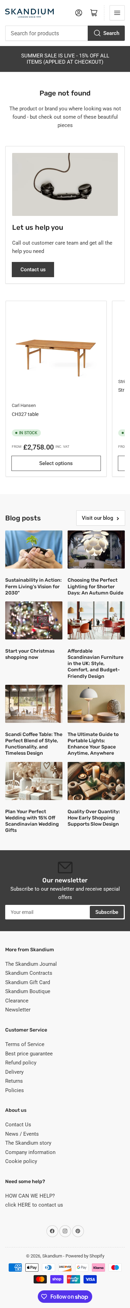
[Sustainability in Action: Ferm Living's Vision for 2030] (33, 549)
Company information (30, 1152)
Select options (56, 463)
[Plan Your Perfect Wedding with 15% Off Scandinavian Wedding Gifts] (33, 781)
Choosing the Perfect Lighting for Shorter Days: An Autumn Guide (95, 586)
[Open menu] (117, 12)
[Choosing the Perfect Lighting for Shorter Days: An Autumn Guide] (96, 549)
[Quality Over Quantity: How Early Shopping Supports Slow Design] (96, 781)
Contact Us (18, 1124)
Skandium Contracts (28, 973)
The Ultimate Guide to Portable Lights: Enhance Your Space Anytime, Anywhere (93, 744)
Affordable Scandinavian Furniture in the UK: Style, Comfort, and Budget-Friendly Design (95, 663)
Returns (14, 1081)
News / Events (22, 1134)
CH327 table (25, 414)
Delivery (14, 1072)
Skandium (52, 1256)
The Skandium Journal (31, 964)
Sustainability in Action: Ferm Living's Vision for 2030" (33, 586)
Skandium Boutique (27, 991)
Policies (14, 1090)
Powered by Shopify (85, 1256)
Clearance (16, 1001)
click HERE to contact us (34, 1205)
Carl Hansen (24, 405)
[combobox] (65, 33)
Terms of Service (24, 1044)
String (124, 381)
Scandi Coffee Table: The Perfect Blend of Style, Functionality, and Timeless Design (33, 744)
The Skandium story (28, 1143)
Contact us (33, 269)
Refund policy (20, 1063)
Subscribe (106, 912)
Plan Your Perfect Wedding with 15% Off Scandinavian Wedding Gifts (32, 821)
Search (111, 33)
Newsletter (18, 1010)
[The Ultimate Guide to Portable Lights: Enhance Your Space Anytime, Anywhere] (96, 704)
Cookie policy (21, 1161)
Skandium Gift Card (27, 982)
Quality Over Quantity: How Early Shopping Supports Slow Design (94, 818)
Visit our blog (97, 518)
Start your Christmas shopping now (29, 654)
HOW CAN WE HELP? (30, 1196)
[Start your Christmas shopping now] (33, 620)
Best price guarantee (29, 1054)
